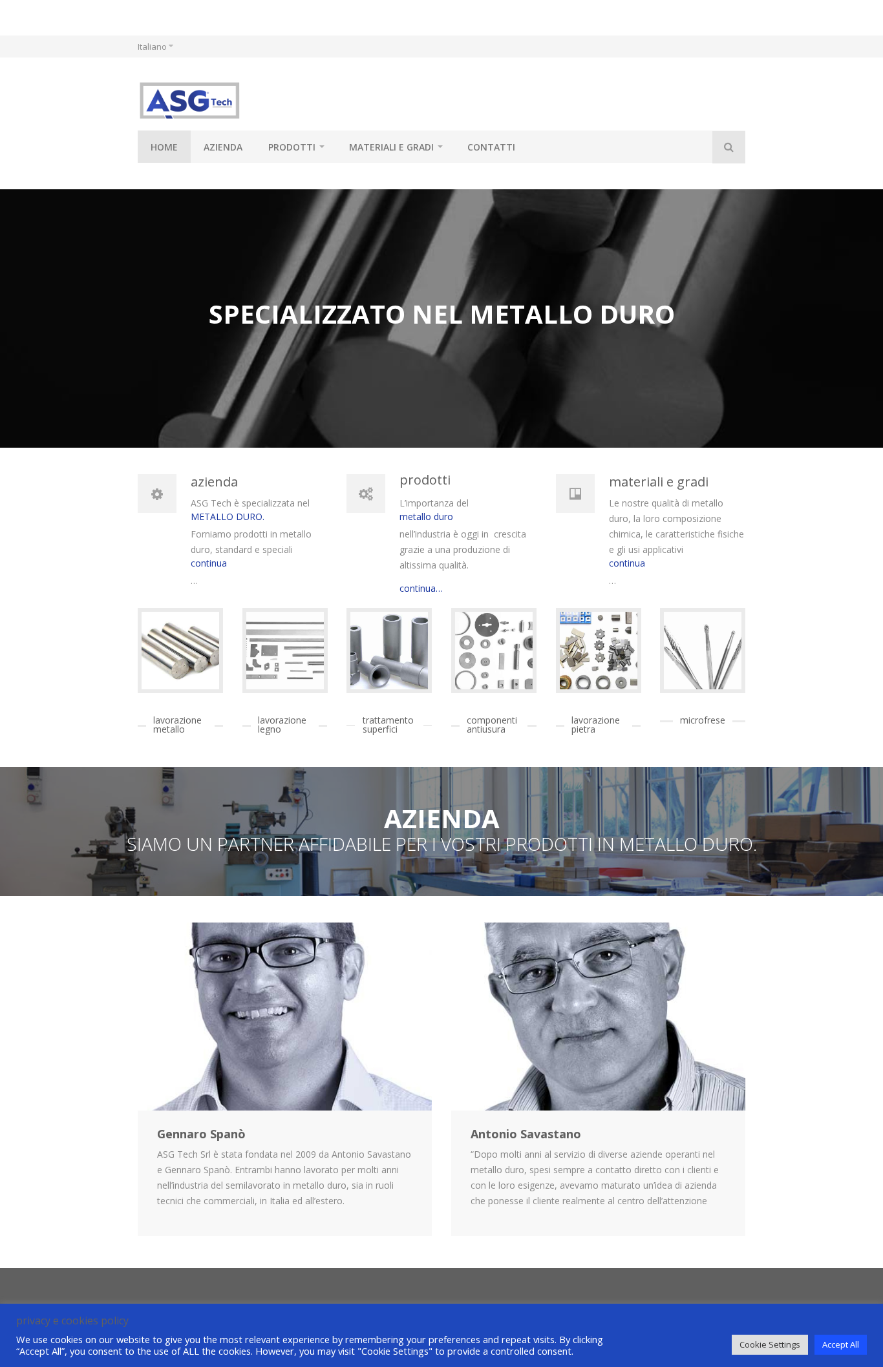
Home (164, 147)
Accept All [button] (840, 1344)
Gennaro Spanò (201, 1134)
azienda (223, 147)
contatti (491, 147)
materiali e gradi (391, 147)
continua (209, 563)
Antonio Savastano (526, 1134)
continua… (421, 588)
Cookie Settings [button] (769, 1344)
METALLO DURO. (227, 516)
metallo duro (426, 516)
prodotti (291, 147)
